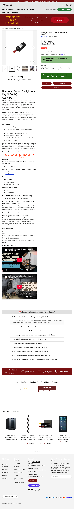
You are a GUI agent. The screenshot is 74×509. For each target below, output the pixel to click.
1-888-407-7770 (36, 462)
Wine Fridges (30, 9)
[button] (19, 86)
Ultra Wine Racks (45, 36)
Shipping (4, 475)
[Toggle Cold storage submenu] (10, 12)
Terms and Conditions (19, 469)
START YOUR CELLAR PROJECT (59, 19)
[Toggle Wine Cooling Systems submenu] (15, 9)
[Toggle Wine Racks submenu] (24, 9)
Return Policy (5, 472)
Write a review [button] (47, 387)
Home (3, 28)
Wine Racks (20, 9)
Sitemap (4, 478)
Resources (15, 12)
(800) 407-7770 (55, 75)
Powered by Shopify (18, 503)
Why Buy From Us (6, 469)
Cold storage (5, 12)
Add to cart (62, 83)
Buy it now (56, 87)
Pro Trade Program (19, 482)
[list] (19, 47)
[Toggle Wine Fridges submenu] (35, 9)
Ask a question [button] (47, 391)
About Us (4, 462)
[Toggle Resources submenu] (19, 12)
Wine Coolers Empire (9, 503)
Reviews (16, 475)
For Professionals (51, 9)
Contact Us (17, 463)
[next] (70, 430)
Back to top (37, 451)
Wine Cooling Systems (8, 9)
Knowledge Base (18, 472)
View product (11, 425)
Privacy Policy (17, 466)
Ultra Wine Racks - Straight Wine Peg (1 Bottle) (14, 28)
